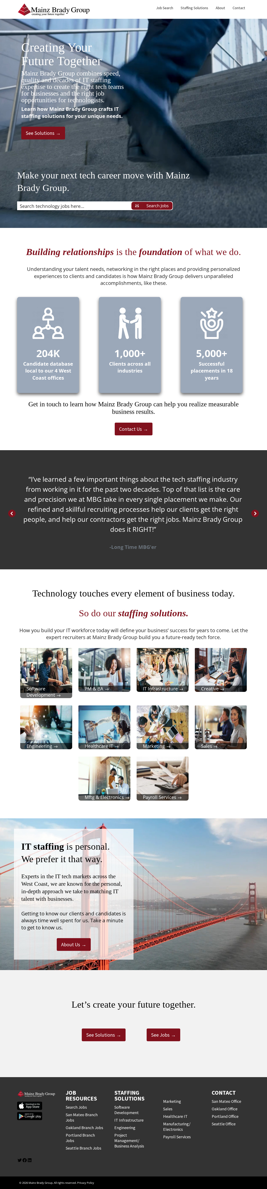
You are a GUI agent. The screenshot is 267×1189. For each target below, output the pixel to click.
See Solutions (40, 133)
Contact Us (130, 429)
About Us (70, 944)
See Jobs (160, 1035)
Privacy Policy (85, 1183)
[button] (12, 513)
